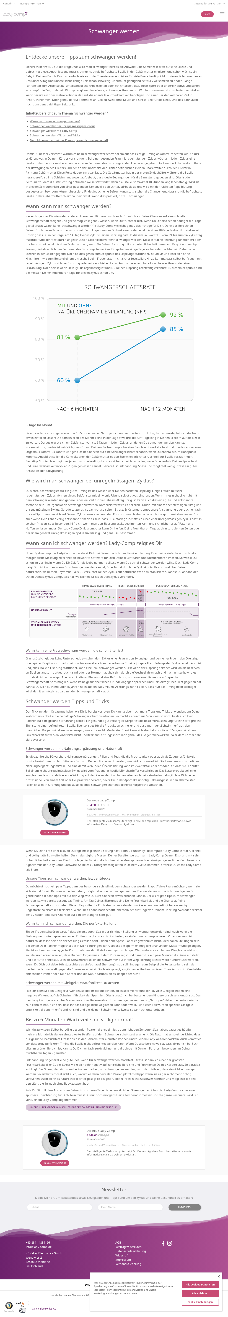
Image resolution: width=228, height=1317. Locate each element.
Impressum (123, 1260)
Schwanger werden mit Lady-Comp (53, 131)
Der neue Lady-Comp (101, 800)
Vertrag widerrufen (128, 1247)
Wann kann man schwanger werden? (55, 121)
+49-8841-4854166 (38, 1243)
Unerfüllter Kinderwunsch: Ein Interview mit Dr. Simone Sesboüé (73, 1107)
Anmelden (184, 1207)
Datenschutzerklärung (130, 1251)
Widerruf (121, 1255)
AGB (118, 1243)
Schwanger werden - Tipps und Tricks (55, 135)
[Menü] (29, 1302)
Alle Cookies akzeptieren (200, 1284)
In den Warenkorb (55, 832)
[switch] (22, 1310)
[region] (156, 1291)
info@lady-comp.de (39, 1247)
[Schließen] (219, 1276)
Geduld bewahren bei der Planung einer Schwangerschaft (69, 140)
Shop (207, 14)
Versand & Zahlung (128, 1264)
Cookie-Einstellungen (200, 1302)
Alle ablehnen (200, 1293)
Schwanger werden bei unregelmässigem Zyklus (62, 126)
